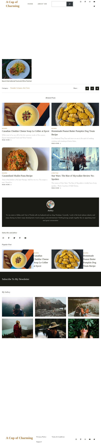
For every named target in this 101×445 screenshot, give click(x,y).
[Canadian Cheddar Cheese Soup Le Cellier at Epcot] (26, 114)
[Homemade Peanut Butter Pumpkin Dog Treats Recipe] (75, 114)
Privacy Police (41, 437)
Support (39, 442)
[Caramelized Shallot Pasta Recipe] (26, 159)
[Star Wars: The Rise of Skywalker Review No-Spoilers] (75, 159)
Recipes (4, 128)
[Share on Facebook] (87, 88)
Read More (6, 140)
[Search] (69, 4)
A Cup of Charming (19, 438)
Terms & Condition (58, 437)
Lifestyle (54, 173)
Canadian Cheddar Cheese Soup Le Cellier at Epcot (25, 131)
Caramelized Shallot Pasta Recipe (17, 176)
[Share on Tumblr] (97, 88)
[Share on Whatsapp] (92, 88)
